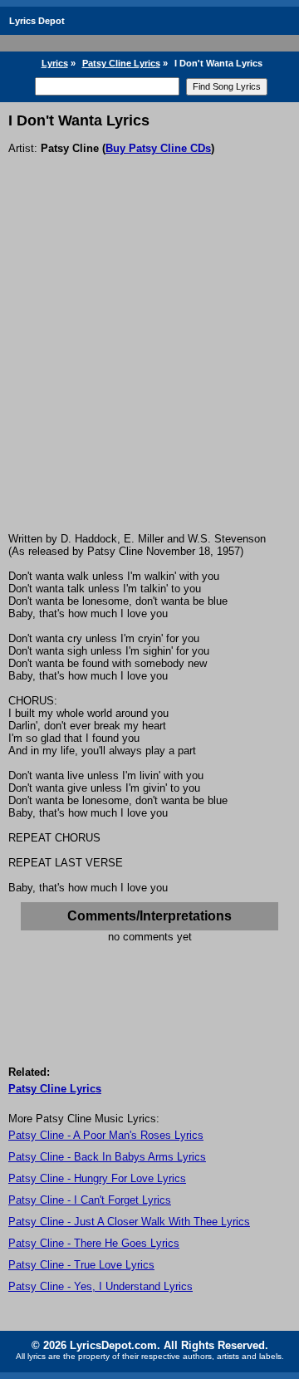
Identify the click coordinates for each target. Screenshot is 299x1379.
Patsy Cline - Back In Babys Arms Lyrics (107, 1157)
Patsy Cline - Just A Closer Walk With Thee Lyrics (129, 1221)
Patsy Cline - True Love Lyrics (81, 1265)
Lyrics (55, 63)
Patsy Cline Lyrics (121, 63)
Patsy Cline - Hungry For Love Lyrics (97, 1178)
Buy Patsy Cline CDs (158, 148)
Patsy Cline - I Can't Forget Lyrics (89, 1200)
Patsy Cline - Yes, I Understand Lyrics (100, 1286)
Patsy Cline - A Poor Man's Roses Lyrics (105, 1135)
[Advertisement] (149, 374)
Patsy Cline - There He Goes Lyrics (93, 1243)
